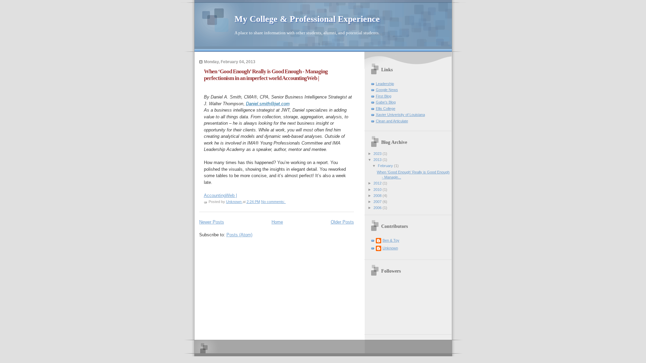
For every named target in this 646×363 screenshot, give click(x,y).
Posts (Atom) (239, 234)
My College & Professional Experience (307, 19)
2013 (378, 160)
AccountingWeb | (220, 195)
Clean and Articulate (392, 121)
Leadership (385, 84)
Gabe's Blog (386, 102)
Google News (387, 90)
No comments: (273, 202)
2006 (378, 208)
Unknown (390, 248)
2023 (378, 154)
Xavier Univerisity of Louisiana (400, 115)
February (386, 166)
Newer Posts (211, 222)
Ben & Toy (391, 240)
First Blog (383, 96)
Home (277, 222)
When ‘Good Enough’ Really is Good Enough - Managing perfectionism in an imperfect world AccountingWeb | (266, 74)
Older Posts (342, 222)
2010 (378, 190)
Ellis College (385, 109)
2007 (378, 202)
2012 (378, 183)
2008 (378, 196)
